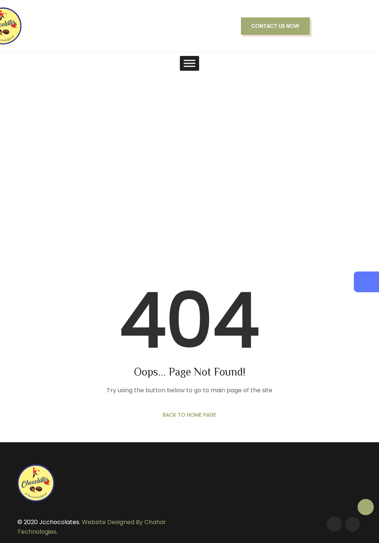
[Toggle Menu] (189, 63)
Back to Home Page (189, 415)
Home (161, 183)
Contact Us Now (275, 26)
